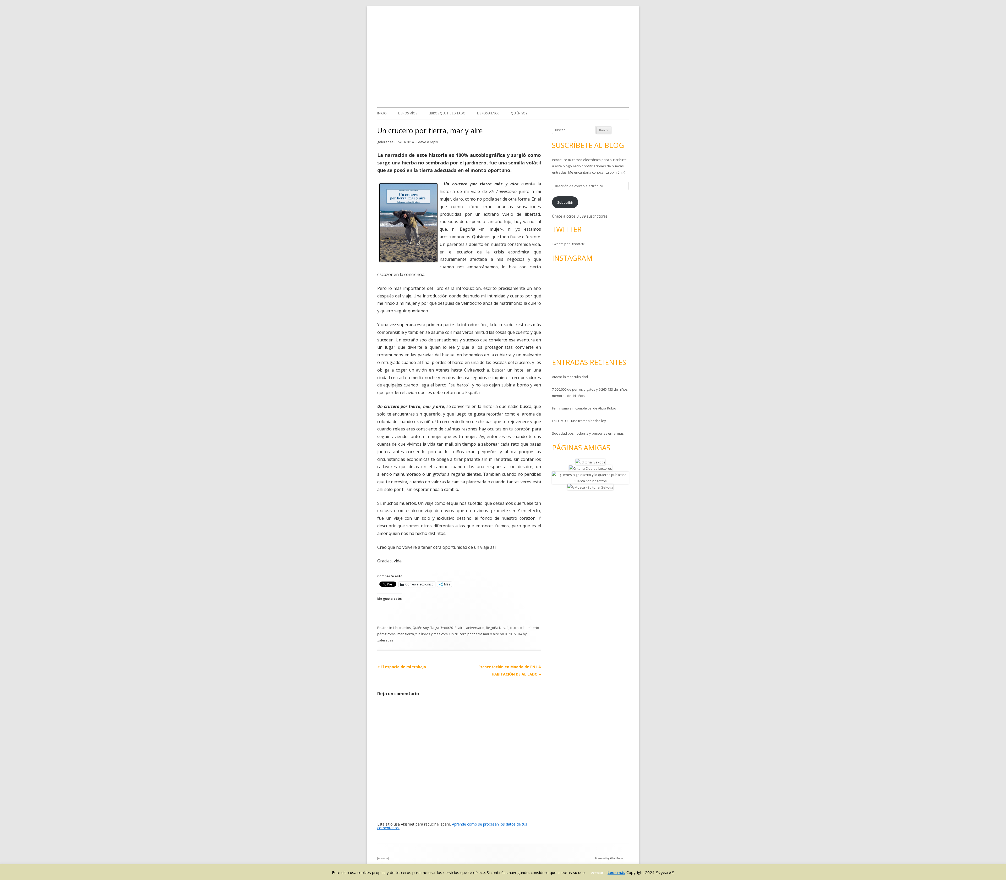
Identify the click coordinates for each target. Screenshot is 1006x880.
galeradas (385, 142)
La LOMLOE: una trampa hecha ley (579, 420)
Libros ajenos (488, 113)
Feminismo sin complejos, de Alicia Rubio (584, 408)
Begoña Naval (497, 627)
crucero (516, 627)
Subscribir (565, 202)
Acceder (383, 858)
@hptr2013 (448, 627)
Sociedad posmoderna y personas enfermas (588, 433)
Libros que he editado (447, 113)
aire (461, 627)
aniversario (475, 627)
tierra (409, 634)
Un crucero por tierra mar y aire (474, 634)
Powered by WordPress (609, 858)
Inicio (382, 113)
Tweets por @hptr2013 (570, 243)
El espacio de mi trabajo (401, 666)
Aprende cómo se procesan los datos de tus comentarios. (452, 826)
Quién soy (519, 113)
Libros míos (407, 113)
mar (400, 634)
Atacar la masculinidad (570, 376)
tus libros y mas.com (431, 634)
